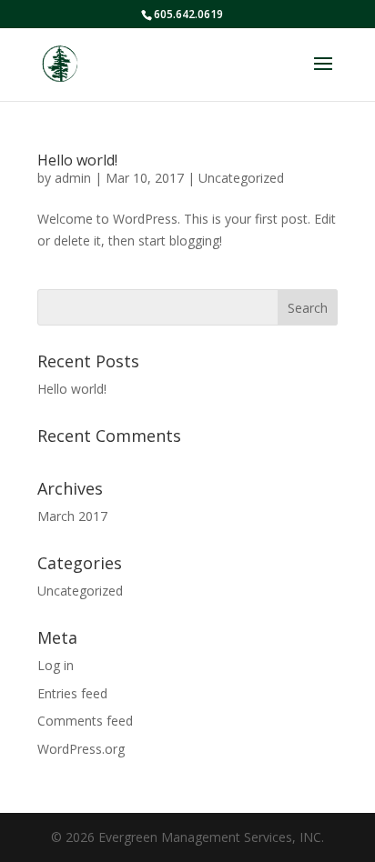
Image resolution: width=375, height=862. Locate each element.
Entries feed (72, 693)
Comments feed (85, 720)
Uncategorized (241, 177)
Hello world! (77, 160)
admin (73, 177)
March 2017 (72, 516)
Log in (55, 665)
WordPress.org (81, 748)
